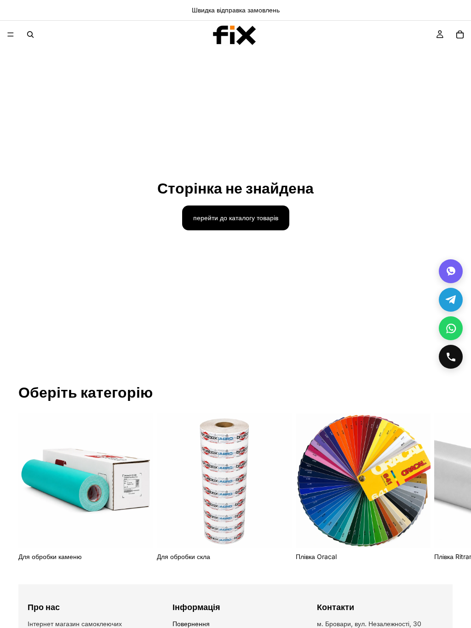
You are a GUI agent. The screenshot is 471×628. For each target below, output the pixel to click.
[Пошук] (30, 34)
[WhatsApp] (451, 328)
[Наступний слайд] (442, 488)
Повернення (191, 624)
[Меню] (10, 34)
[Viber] (451, 271)
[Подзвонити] (451, 357)
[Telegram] (451, 300)
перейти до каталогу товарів (235, 218)
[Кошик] (460, 34)
